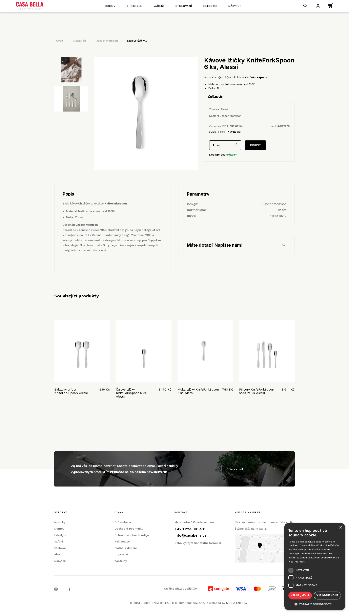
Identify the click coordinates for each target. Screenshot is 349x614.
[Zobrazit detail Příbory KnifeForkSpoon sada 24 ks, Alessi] (267, 351)
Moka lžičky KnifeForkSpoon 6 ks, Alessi (198, 391)
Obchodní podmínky (129, 528)
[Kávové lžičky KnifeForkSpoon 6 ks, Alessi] (146, 113)
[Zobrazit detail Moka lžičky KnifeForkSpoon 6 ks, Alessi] (205, 351)
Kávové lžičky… (137, 40)
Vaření (158, 5)
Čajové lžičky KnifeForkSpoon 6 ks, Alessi (131, 393)
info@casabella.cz (190, 535)
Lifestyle (134, 5)
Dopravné (121, 554)
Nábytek (235, 5)
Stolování (184, 5)
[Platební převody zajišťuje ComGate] (247, 588)
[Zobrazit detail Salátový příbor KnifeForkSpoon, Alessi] (82, 351)
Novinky (59, 522)
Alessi (224, 109)
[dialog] (314, 566)
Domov (110, 5)
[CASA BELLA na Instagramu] (56, 588)
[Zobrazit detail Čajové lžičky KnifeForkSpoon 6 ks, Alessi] (143, 351)
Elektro (210, 5)
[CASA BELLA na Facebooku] (69, 588)
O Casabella (123, 522)
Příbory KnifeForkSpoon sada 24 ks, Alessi (256, 391)
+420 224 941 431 (190, 529)
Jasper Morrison (107, 40)
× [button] (340, 527)
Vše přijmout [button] (300, 595)
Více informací (296, 561)
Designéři (79, 40)
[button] (314, 604)
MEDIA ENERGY (236, 603)
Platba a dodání (126, 548)
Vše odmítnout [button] (327, 595)
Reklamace (122, 541)
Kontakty (121, 560)
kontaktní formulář (207, 542)
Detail (60, 405)
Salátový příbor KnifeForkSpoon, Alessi (70, 391)
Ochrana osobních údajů (132, 535)
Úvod (59, 40)
